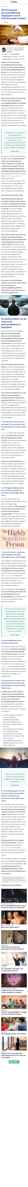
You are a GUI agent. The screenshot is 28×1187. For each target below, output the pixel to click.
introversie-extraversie (14, 176)
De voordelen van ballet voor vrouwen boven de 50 (12, 970)
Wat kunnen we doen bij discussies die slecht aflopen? (12, 948)
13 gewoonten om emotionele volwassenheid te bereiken (12, 991)
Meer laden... (14, 1062)
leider (16, 483)
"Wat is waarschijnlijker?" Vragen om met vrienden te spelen (14, 1013)
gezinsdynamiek (6, 847)
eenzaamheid (8, 575)
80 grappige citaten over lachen (13, 1034)
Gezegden (4, 1010)
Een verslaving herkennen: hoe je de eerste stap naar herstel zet (13, 907)
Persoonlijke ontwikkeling (9, 988)
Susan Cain (4, 433)
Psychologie (4, 6)
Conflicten (4, 945)
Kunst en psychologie (7, 925)
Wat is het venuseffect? (10, 927)
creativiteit (4, 666)
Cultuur (3, 967)
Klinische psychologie (7, 904)
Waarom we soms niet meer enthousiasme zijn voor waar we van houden (13, 1055)
